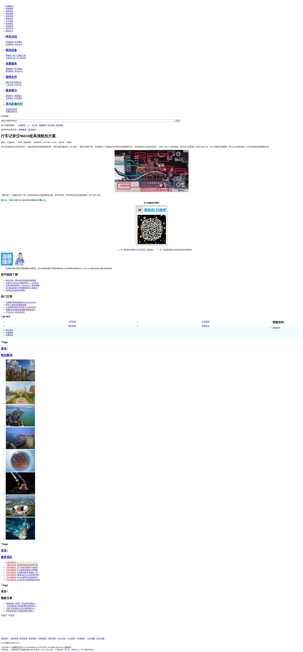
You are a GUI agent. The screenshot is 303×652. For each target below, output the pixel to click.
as (28, 125)
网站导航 (52, 638)
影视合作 (18, 82)
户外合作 (18, 85)
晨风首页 (5, 638)
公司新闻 (72, 322)
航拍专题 (23, 638)
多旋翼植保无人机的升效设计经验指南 (177, 250)
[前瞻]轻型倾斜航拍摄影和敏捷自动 (20, 310)
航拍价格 (9, 16)
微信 (12, 200)
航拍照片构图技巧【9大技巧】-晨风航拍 (139, 250)
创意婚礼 (18, 42)
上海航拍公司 (16, 647)
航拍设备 (11, 50)
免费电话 (9, 335)
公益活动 (18, 44)
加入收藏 (100, 638)
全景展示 (9, 98)
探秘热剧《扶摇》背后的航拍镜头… (21, 603)
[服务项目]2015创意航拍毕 (22, 575)
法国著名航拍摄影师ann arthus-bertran (21, 302)
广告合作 (9, 85)
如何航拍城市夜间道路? (15, 290)
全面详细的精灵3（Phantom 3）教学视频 (22, 285)
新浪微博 (27, 200)
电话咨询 (9, 28)
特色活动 (11, 36)
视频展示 (18, 96)
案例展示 (11, 90)
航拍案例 (9, 9)
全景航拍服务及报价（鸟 (22, 572)
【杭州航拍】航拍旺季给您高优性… (21, 606)
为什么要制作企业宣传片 (22, 577)
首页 (15, 130)
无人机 (35, 125)
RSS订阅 (61, 638)
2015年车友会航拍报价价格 (23, 580)
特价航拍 (9, 42)
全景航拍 (9, 44)
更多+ (4, 348)
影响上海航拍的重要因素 (16, 305)
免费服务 (11, 63)
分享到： (6, 200)
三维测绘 (18, 98)
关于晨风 (9, 21)
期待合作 (11, 76)
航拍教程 (9, 71)
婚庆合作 (9, 82)
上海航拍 (22, 125)
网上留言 (9, 330)
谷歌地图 (42, 638)
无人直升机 (21, 58)
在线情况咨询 (11, 109)
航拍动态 (9, 19)
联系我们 (9, 23)
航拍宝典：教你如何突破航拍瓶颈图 (21, 280)
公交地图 (91, 638)
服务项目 (9, 11)
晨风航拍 (9, 6)
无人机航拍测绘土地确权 (22, 570)
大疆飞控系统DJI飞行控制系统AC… (21, 608)
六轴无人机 (21, 55)
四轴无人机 (10, 55)
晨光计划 (18, 71)
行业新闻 (205, 322)
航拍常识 (205, 326)
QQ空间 (19, 200)
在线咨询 (9, 26)
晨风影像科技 (14, 103)
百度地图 (32, 638)
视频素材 (9, 69)
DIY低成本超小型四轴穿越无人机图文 (22, 288)
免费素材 (9, 333)
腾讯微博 (36, 200)
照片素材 (18, 69)
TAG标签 (71, 638)
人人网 (43, 200)
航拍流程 (9, 14)
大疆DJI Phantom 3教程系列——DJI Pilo (22, 283)
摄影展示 (9, 96)
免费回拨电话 (11, 112)
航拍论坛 (9, 31)
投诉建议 (81, 638)
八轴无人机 (10, 58)
